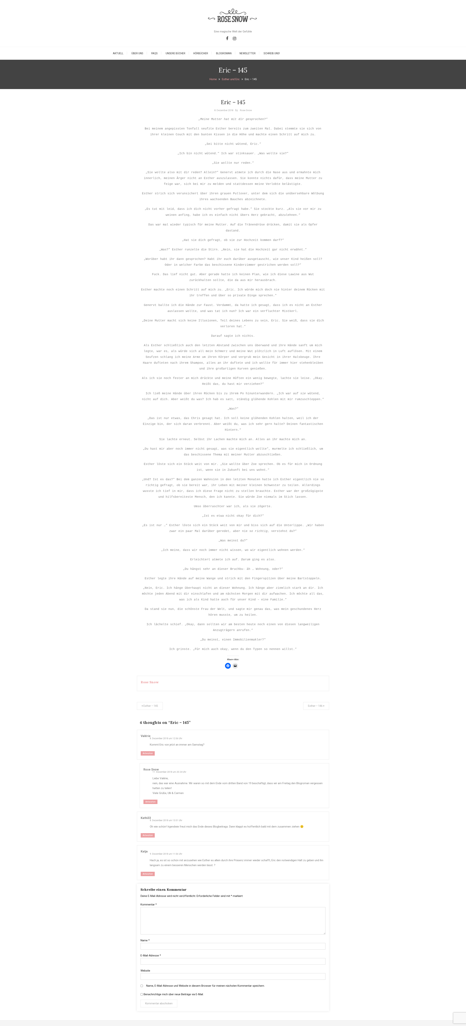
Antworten (148, 753)
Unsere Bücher (175, 53)
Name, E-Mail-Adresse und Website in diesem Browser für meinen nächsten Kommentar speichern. (205, 985)
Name (145, 940)
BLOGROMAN (224, 53)
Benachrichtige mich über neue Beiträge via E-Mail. (174, 994)
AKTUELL (118, 53)
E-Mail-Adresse (151, 955)
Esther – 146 (315, 705)
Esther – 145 (150, 705)
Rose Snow (246, 110)
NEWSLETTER (248, 53)
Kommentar (149, 904)
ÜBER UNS (137, 53)
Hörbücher (200, 53)
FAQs (154, 53)
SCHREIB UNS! (272, 53)
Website (145, 970)
